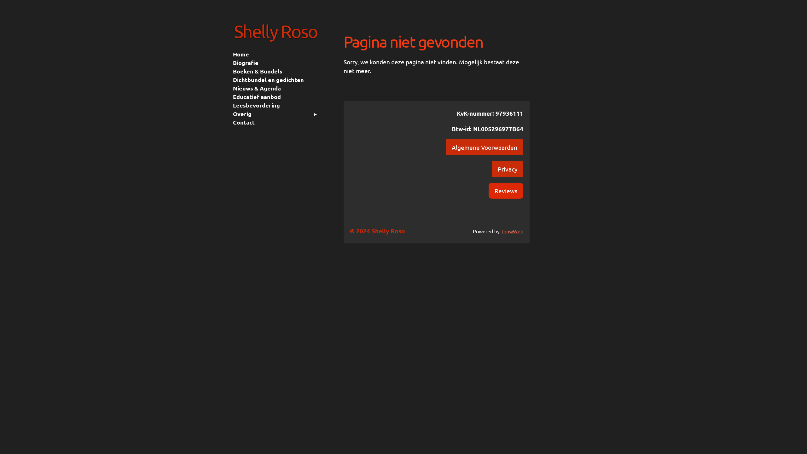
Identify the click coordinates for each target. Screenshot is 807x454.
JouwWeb (512, 231)
